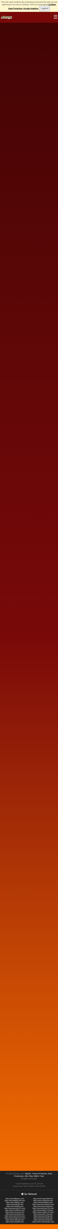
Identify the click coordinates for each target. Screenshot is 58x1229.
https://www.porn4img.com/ (43, 1220)
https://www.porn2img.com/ (43, 1216)
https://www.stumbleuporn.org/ (43, 1222)
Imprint (28, 1173)
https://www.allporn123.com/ (43, 1210)
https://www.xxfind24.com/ (15, 1220)
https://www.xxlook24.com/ (15, 1222)
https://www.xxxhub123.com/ (15, 1216)
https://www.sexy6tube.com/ (43, 1201)
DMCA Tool (39, 1176)
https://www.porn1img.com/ (43, 1214)
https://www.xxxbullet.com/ (15, 1214)
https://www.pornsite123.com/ (14, 1208)
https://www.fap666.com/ (15, 1206)
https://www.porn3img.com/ (43, 1218)
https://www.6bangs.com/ (15, 1202)
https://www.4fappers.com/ (15, 1199)
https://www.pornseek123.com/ (43, 1204)
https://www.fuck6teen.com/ (43, 1202)
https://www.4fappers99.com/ (15, 1201)
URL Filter (29, 1176)
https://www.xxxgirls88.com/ (43, 1199)
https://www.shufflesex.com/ (15, 1210)
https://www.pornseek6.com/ (43, 1206)
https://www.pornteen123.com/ (43, 1208)
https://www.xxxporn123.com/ (15, 1218)
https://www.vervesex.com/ (14, 1212)
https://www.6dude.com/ (14, 1204)
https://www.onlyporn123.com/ (43, 1212)
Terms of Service (39, 1173)
